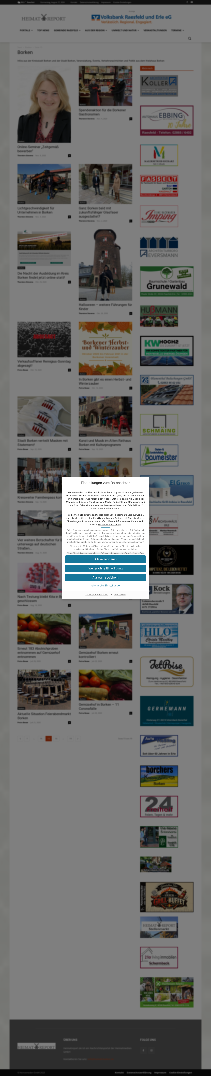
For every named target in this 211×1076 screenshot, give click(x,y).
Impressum (120, 594)
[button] (105, 559)
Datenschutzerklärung (109, 524)
